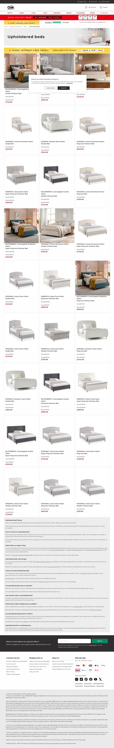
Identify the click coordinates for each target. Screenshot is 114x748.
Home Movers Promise (12, 669)
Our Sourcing (66, 669)
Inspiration (32, 669)
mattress (24, 621)
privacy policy (93, 645)
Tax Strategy (64, 666)
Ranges (68, 13)
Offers (92, 13)
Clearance (104, 13)
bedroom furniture (96, 610)
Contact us (9, 661)
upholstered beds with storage (42, 561)
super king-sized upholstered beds (22, 555)
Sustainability (56, 666)
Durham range (9, 578)
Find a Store (32, 666)
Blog (48, 661)
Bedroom (57, 13)
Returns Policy (10, 671)
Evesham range (86, 573)
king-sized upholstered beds (93, 550)
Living (33, 13)
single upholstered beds (57, 550)
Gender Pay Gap (57, 664)
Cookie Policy (79, 683)
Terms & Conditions (89, 686)
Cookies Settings (50, 87)
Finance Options (44, 664)
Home (5, 26)
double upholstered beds (74, 550)
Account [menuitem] (92, 7)
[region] (58, 84)
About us (54, 661)
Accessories (80, 13)
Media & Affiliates (57, 669)
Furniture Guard (11, 664)
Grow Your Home (41, 666)
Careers (70, 666)
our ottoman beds (52, 566)
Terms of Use (100, 686)
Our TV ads (61, 661)
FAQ (14, 661)
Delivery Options (34, 664)
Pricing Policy (79, 686)
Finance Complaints (21, 661)
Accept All (63, 88)
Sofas (45, 13)
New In (9, 13)
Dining (21, 13)
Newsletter (39, 669)
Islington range (43, 581)
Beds (25, 26)
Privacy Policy (88, 683)
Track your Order (34, 671)
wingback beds (77, 606)
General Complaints (12, 666)
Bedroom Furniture (15, 26)
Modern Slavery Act (67, 664)
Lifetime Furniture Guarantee (37, 661)
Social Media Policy (98, 683)
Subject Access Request (13, 674)
